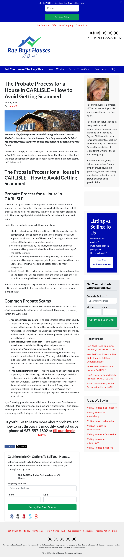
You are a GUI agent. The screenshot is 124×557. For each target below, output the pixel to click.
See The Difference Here (102, 262)
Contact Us (81, 25)
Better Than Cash (79, 69)
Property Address (18, 483)
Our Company (66, 25)
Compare (100, 69)
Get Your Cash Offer (47, 25)
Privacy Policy (103, 530)
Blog (114, 530)
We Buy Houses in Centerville (101, 434)
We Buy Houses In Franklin (100, 421)
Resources (88, 530)
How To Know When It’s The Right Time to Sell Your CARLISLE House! (101, 358)
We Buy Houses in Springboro (102, 407)
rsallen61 (12, 106)
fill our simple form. (56, 432)
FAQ (113, 69)
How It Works (55, 69)
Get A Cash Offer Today (19, 530)
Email (47, 494)
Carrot (79, 553)
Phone (11, 494)
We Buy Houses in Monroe (100, 447)
